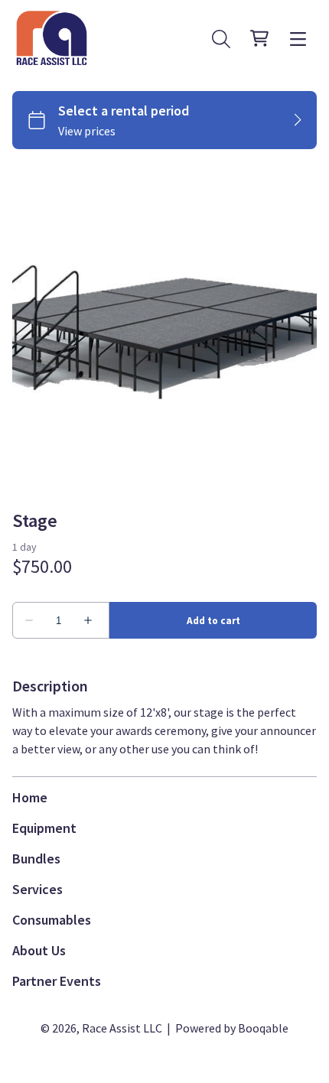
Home (29, 797)
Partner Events (56, 981)
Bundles (36, 858)
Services (37, 889)
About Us (39, 950)
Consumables (51, 920)
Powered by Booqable (231, 1028)
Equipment (44, 828)
